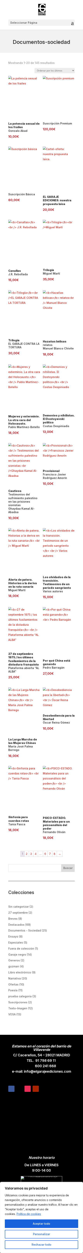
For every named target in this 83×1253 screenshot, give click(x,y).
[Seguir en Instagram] (28, 1089)
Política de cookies (29, 1214)
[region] (41, 1217)
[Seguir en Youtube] (36, 1089)
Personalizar (41, 1234)
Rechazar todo (41, 1244)
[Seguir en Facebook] (11, 1089)
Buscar (68, 868)
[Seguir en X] (19, 1089)
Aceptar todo (41, 1223)
